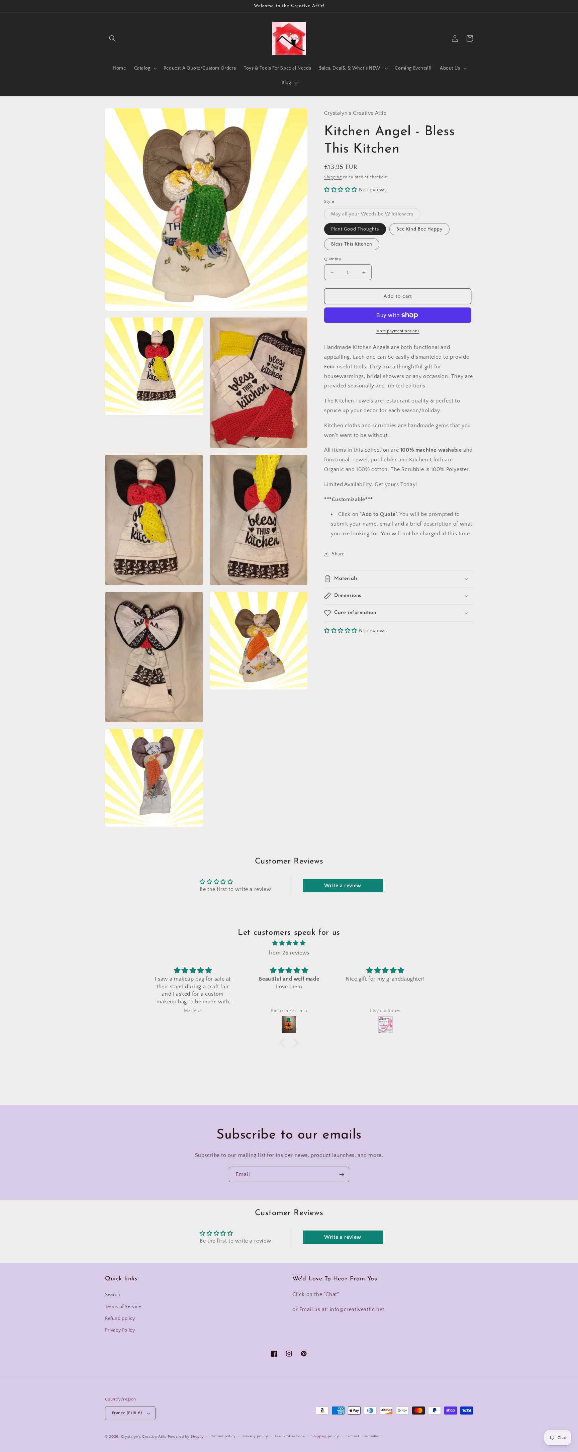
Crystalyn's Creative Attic (144, 1437)
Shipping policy (325, 1436)
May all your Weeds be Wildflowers (375, 215)
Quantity (332, 259)
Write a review (342, 886)
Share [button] (338, 554)
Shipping (333, 177)
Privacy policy (255, 1436)
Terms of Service (123, 1306)
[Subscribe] (341, 1174)
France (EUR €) (127, 1413)
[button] (112, 38)
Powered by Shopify (186, 1437)
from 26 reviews (289, 953)
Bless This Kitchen (351, 244)
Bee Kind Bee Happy (419, 229)
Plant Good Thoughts (355, 229)
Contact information (363, 1436)
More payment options (397, 331)
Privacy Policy (120, 1330)
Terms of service (290, 1436)
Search (112, 1294)
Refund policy (120, 1318)
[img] (289, 943)
